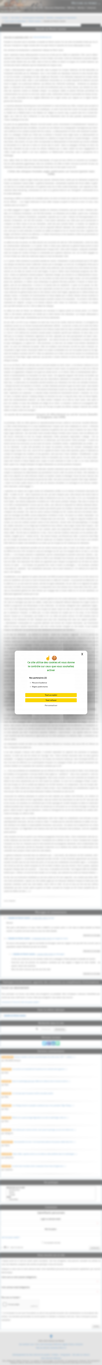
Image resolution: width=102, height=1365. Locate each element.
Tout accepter (51, 695)
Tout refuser (51, 700)
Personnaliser (51, 705)
